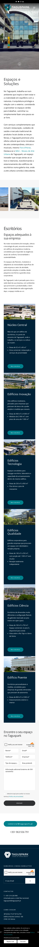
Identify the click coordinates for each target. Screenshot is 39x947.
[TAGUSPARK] (17, 7)
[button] (16, 1)
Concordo (23, 941)
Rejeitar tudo (10, 941)
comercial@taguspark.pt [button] (20, 824)
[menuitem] (16, 1)
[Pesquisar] (28, 8)
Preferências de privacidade (11, 938)
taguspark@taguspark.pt (12, 901)
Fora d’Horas (25, 147)
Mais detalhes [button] (15, 366)
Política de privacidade (16, 796)
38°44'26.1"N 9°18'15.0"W (12, 914)
